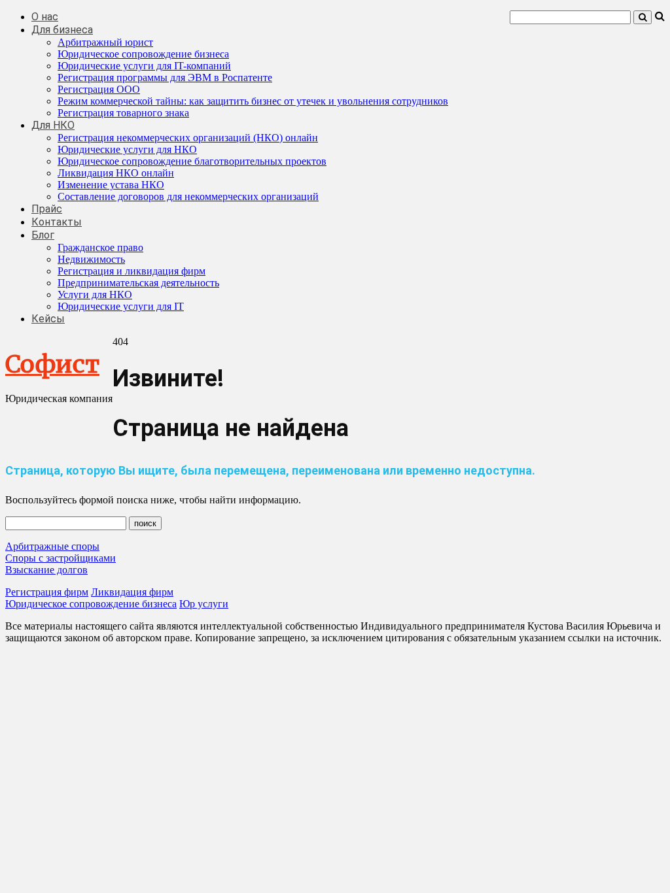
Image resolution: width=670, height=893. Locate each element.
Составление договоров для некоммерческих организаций (188, 196)
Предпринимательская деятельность (138, 282)
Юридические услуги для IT (121, 306)
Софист (52, 364)
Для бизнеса (62, 30)
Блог (42, 235)
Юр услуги (203, 603)
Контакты (56, 222)
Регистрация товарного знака (123, 112)
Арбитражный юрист (105, 42)
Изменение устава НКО (111, 184)
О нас (44, 16)
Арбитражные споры (52, 546)
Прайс (46, 209)
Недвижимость (91, 259)
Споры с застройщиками (60, 558)
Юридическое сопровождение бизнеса (143, 53)
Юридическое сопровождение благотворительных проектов (192, 161)
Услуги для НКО (95, 294)
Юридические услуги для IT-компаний (144, 65)
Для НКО (53, 125)
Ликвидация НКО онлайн (116, 172)
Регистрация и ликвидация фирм (131, 271)
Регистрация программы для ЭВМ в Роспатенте (165, 77)
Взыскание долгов (46, 569)
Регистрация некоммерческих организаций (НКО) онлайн (188, 137)
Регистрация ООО (99, 89)
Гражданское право (100, 247)
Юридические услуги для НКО (127, 149)
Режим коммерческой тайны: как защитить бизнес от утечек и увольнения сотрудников (253, 101)
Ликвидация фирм (132, 592)
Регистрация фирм (46, 592)
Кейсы (48, 318)
